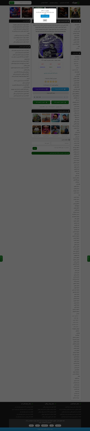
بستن (45, 20)
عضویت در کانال (45, 16)
